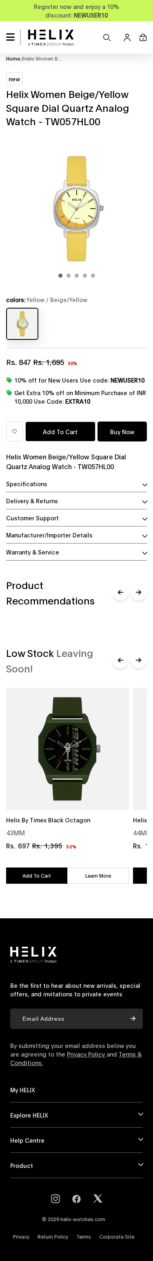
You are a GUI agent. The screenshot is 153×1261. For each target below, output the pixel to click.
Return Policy (53, 1236)
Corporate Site (116, 1236)
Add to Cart (60, 431)
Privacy (21, 1236)
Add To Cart (36, 875)
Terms (83, 1236)
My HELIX (22, 1090)
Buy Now (122, 431)
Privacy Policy (86, 1054)
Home (14, 58)
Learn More (98, 875)
